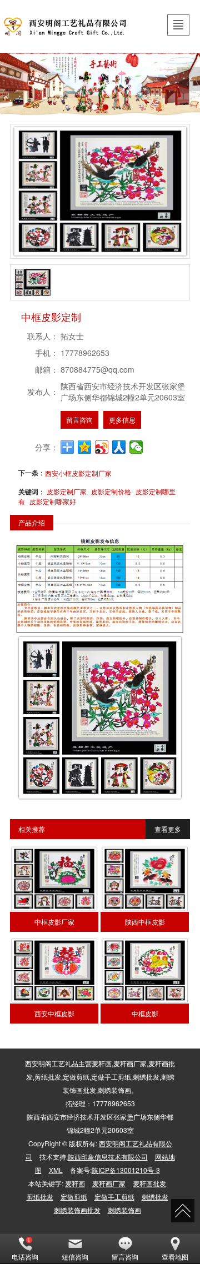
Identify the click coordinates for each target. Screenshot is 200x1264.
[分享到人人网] (119, 447)
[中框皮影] (144, 970)
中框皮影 (145, 1013)
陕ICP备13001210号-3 (126, 1170)
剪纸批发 (40, 1196)
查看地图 (175, 1256)
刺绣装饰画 (124, 1210)
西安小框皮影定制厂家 (78, 473)
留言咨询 (79, 419)
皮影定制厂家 (67, 491)
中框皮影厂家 (54, 921)
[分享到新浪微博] (102, 447)
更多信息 (122, 419)
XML (56, 1170)
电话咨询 (25, 1256)
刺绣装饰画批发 (77, 1210)
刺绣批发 (155, 1196)
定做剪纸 (74, 1196)
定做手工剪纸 (114, 1196)
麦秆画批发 (149, 1183)
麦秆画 (75, 1183)
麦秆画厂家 (109, 1183)
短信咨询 (75, 1256)
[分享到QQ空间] (85, 447)
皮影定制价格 (111, 491)
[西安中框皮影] (54, 970)
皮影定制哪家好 (52, 501)
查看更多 (167, 829)
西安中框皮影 (54, 1013)
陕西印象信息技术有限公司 (108, 1156)
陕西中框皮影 (145, 921)
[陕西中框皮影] (144, 879)
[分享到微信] (136, 447)
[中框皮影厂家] (54, 879)
